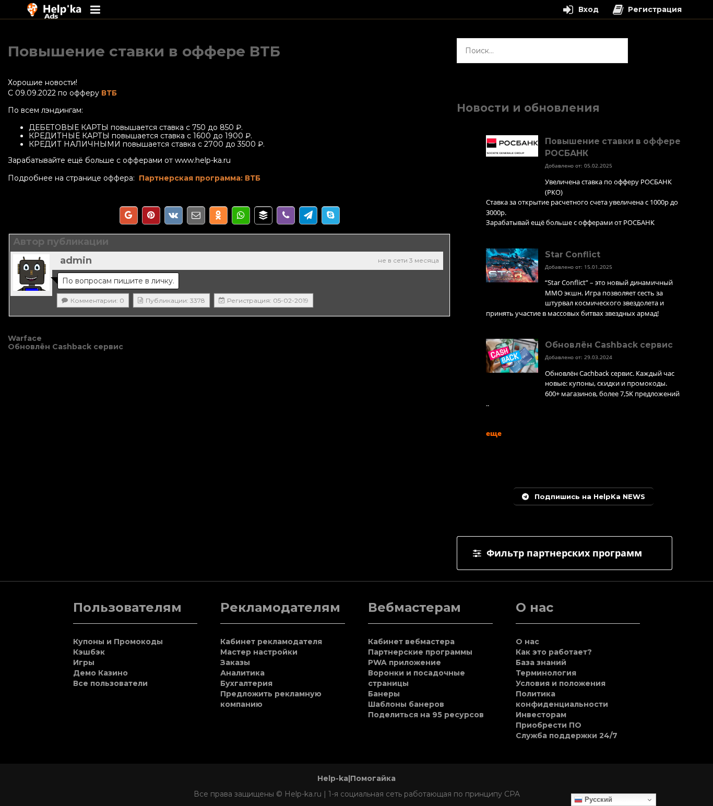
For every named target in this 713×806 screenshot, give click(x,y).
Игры (83, 662)
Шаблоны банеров (406, 704)
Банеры (384, 693)
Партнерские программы (420, 652)
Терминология (546, 673)
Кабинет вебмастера (411, 641)
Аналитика (242, 673)
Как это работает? (554, 652)
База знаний (541, 662)
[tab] (564, 553)
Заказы (235, 662)
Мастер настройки (259, 652)
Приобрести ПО (548, 725)
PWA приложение (404, 662)
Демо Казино (100, 673)
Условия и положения (560, 683)
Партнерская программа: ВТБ (199, 178)
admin (76, 260)
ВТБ (108, 93)
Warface (25, 338)
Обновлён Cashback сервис (65, 346)
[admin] (31, 272)
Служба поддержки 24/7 (566, 735)
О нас (527, 641)
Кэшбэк (89, 652)
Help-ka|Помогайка (356, 778)
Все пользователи (110, 683)
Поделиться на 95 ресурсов (426, 714)
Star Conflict (572, 254)
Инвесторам (541, 714)
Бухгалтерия (246, 683)
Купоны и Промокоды (118, 641)
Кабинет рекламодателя (271, 641)
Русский (597, 799)
